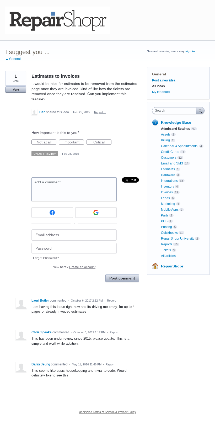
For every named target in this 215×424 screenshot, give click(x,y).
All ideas (158, 86)
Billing (165, 140)
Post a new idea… (165, 80)
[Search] (200, 110)
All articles (168, 256)
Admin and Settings (175, 129)
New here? (74, 267)
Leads (165, 198)
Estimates (168, 169)
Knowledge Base (176, 122)
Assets (165, 134)
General (159, 74)
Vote (16, 89)
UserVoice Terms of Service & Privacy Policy (107, 411)
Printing (166, 227)
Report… (100, 112)
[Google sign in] (96, 212)
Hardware (168, 175)
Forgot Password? (46, 258)
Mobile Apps (170, 209)
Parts (164, 215)
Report (111, 300)
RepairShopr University (177, 238)
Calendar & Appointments (179, 146)
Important (73, 142)
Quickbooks (169, 233)
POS (164, 221)
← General (13, 59)
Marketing (168, 204)
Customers (168, 157)
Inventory (167, 186)
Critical (102, 142)
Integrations (169, 181)
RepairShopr (172, 266)
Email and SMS (172, 163)
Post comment (122, 278)
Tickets (166, 250)
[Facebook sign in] (52, 212)
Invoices (167, 192)
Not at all (46, 142)
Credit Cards (170, 152)
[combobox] (175, 110)
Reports (166, 244)
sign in (190, 51)
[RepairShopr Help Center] (57, 20)
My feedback (161, 92)
